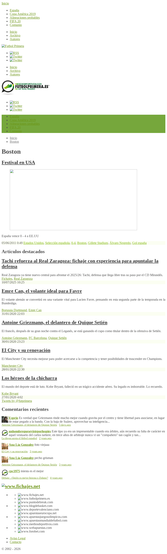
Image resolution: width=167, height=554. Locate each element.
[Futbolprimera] (25, 93)
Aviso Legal (17, 538)
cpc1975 (14, 471)
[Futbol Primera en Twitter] (16, 60)
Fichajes (7, 278)
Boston (14, 141)
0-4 (73, 243)
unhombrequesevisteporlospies (30, 431)
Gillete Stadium (98, 243)
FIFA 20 (15, 21)
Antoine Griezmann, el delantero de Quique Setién (54, 322)
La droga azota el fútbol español (19, 438)
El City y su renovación (26, 350)
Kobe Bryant (10, 393)
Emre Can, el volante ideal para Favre (42, 291)
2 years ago (45, 438)
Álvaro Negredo (120, 243)
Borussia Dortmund (14, 310)
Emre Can (35, 310)
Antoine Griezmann (14, 338)
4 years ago (56, 477)
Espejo (13, 418)
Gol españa (139, 243)
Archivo (15, 35)
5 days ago (65, 424)
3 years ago (36, 451)
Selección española (57, 243)
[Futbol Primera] (13, 46)
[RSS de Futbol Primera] (14, 53)
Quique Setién (57, 338)
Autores (15, 39)
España (14, 10)
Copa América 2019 (23, 14)
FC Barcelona (38, 338)
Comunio (16, 25)
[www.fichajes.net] (21, 486)
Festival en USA (18, 162)
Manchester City (12, 365)
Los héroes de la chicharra (29, 378)
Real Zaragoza (23, 278)
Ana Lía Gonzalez (21, 444)
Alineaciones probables (25, 17)
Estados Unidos (33, 243)
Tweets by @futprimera (17, 401)
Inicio (5, 3)
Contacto (15, 542)
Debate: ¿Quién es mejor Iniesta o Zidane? (25, 477)
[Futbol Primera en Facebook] (16, 56)
